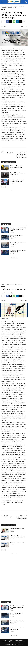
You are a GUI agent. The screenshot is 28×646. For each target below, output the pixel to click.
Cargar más (13, 257)
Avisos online (5, 641)
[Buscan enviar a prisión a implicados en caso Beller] (5, 245)
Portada (5, 640)
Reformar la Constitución (7, 152)
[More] (23, 21)
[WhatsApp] (14, 21)
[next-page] (5, 187)
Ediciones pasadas (13, 641)
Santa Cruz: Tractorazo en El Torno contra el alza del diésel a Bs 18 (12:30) (18, 229)
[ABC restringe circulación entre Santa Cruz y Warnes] (5, 237)
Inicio (2, 6)
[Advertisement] (14, 206)
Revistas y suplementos (18, 640)
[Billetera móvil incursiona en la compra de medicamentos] (5, 182)
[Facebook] (7, 21)
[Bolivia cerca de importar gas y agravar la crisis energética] (5, 167)
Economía (11, 6)
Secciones (7, 6)
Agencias (20, 641)
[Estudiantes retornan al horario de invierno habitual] (5, 252)
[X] (10, 21)
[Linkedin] (17, 21)
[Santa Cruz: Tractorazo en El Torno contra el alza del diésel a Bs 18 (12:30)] (5, 230)
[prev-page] (2, 187)
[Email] (20, 21)
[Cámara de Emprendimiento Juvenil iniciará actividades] (5, 175)
